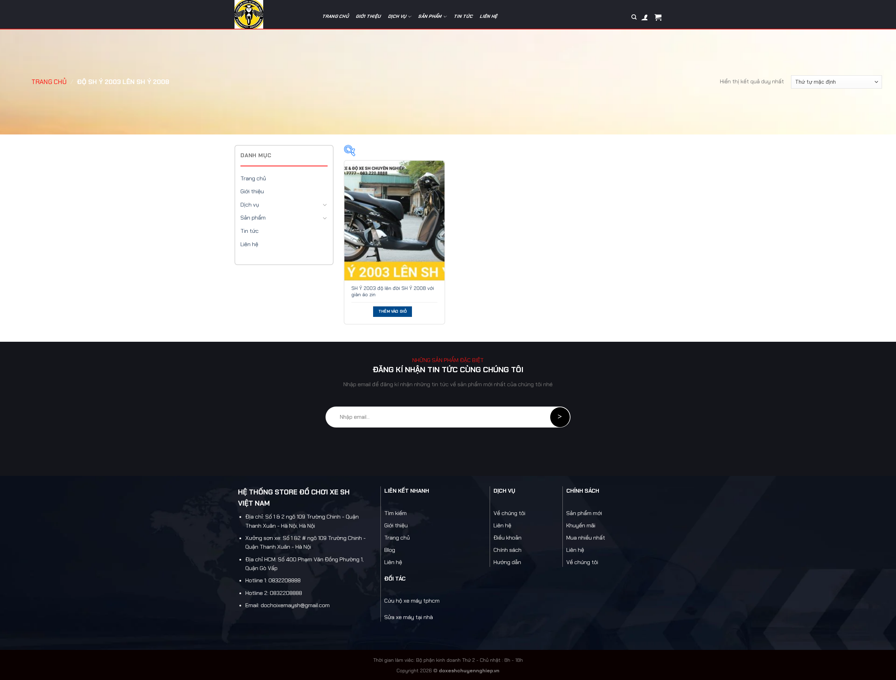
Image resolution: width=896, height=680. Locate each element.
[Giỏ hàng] (658, 17)
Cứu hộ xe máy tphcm (412, 600)
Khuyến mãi (580, 525)
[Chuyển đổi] (325, 204)
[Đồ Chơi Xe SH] (272, 14)
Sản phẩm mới (584, 513)
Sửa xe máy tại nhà (408, 617)
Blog (389, 550)
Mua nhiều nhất (585, 537)
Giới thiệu (368, 16)
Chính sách (507, 550)
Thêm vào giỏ (392, 311)
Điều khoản (507, 537)
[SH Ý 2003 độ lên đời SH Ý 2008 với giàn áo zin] (394, 220)
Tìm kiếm (395, 513)
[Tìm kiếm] (634, 17)
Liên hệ (489, 16)
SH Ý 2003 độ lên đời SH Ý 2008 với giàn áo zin (392, 291)
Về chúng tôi (509, 513)
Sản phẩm (430, 16)
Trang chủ (335, 16)
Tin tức (463, 16)
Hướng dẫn (507, 562)
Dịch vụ (397, 16)
